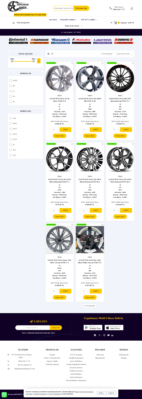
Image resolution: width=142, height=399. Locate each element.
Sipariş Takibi (52, 361)
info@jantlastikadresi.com (24, 369)
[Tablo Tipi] (52, 53)
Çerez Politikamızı (55, 394)
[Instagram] (104, 335)
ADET (65, 129)
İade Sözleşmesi (76, 377)
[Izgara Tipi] (48, 53)
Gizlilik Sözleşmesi (76, 358)
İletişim (124, 358)
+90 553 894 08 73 (24, 365)
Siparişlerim (100, 358)
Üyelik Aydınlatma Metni (76, 364)
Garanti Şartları (76, 367)
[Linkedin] (112, 335)
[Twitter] (99, 335)
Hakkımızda (124, 355)
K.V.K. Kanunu (76, 355)
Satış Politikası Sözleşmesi (76, 380)
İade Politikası (76, 374)
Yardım (52, 355)
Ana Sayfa (53, 20)
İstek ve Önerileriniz (52, 358)
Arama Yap (82, 8)
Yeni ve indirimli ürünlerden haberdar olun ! (38, 333)
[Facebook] (95, 335)
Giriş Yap (100, 355)
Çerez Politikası (76, 361)
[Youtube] (108, 335)
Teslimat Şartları (76, 371)
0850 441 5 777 (24, 361)
